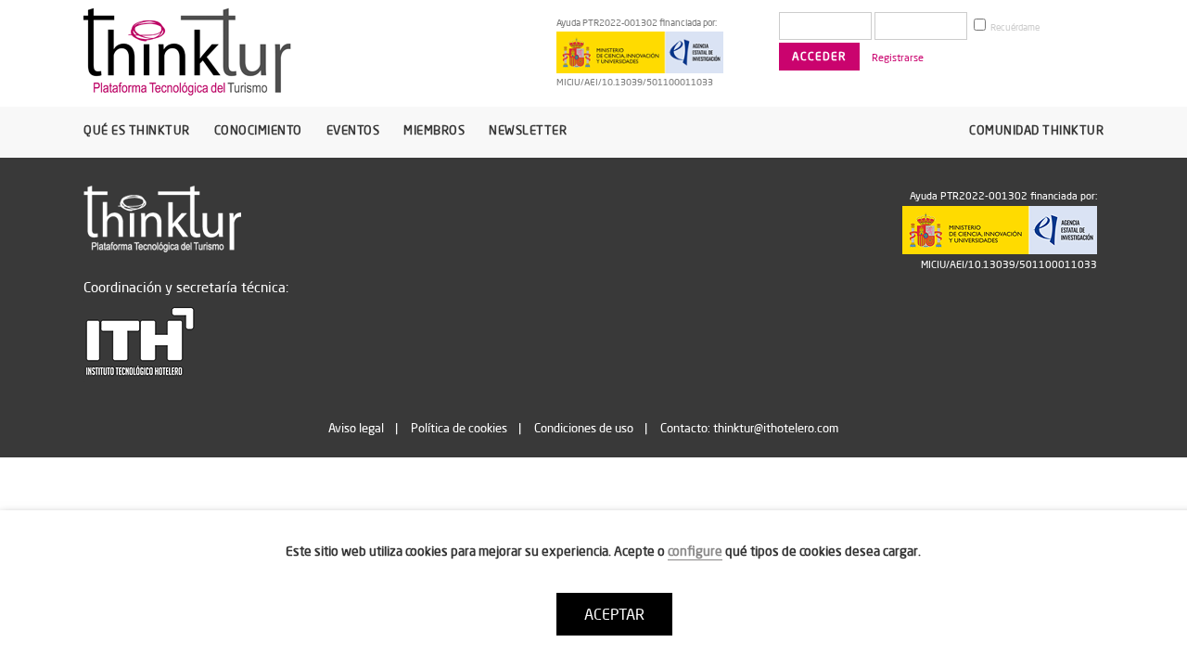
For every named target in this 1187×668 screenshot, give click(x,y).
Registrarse (898, 57)
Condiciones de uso (583, 427)
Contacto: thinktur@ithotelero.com (749, 427)
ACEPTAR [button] (614, 614)
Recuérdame (1014, 27)
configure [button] (695, 551)
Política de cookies (459, 427)
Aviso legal (356, 427)
